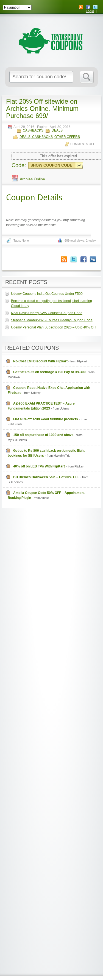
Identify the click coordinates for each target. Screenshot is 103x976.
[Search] (87, 77)
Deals (57, 130)
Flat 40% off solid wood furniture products (45, 419)
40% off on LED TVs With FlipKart (39, 466)
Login (90, 11)
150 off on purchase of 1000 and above (43, 435)
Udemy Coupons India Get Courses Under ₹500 (47, 294)
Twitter (95, 7)
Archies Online (32, 179)
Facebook (88, 7)
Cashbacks (33, 130)
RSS (81, 7)
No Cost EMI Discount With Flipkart (40, 361)
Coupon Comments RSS (64, 259)
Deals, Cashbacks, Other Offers (50, 137)
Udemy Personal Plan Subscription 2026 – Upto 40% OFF (54, 327)
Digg (93, 259)
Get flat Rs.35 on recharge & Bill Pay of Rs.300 (49, 372)
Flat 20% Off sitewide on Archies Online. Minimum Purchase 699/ (42, 108)
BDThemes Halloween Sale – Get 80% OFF (46, 477)
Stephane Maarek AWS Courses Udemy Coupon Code (52, 320)
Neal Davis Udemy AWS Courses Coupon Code (46, 313)
